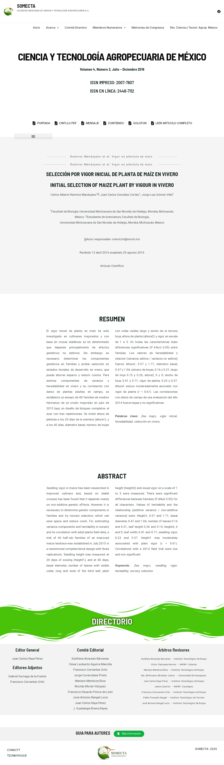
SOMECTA (26, 6)
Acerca (50, 27)
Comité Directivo (76, 27)
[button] (33, 136)
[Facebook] (218, 11)
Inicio (36, 27)
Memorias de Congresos (148, 27)
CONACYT (13, 750)
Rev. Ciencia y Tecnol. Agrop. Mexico (194, 27)
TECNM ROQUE (17, 755)
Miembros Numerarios (107, 27)
